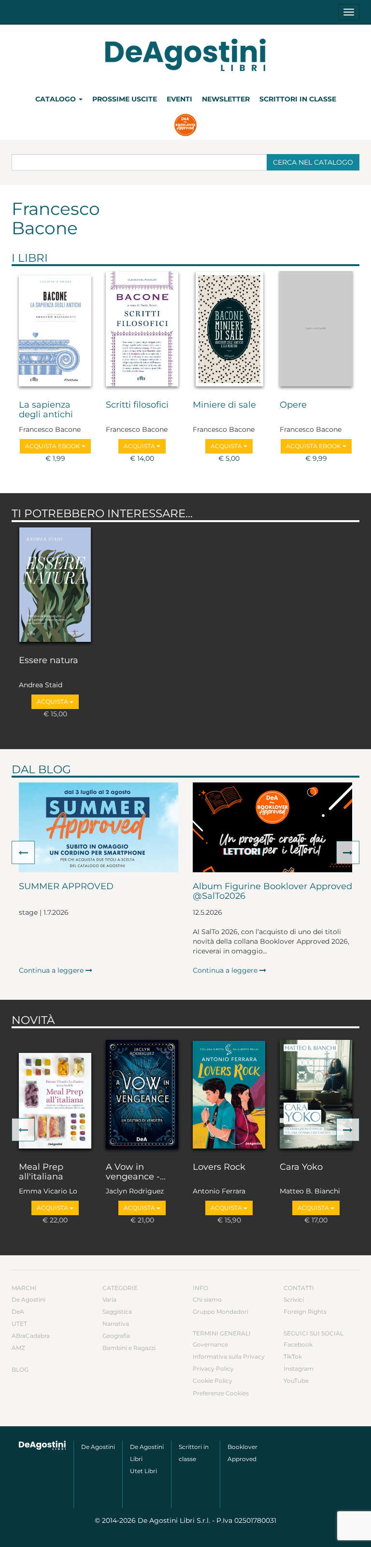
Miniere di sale (224, 405)
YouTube (296, 1380)
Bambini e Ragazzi (129, 1347)
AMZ (18, 1347)
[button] (23, 852)
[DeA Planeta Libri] (42, 1445)
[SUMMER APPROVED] (98, 827)
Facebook (298, 1344)
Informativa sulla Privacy (229, 1356)
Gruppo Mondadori (220, 1311)
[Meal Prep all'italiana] (55, 1093)
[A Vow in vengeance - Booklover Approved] (142, 1093)
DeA (18, 1311)
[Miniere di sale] (229, 331)
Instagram (299, 1368)
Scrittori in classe (297, 99)
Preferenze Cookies (221, 1393)
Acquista (140, 446)
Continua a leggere (52, 970)
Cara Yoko (301, 1167)
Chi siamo (207, 1299)
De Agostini (28, 1299)
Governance (210, 1344)
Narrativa (115, 1323)
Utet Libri (143, 1471)
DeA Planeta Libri (185, 55)
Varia (109, 1299)
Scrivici (294, 1299)
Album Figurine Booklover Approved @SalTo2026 (272, 891)
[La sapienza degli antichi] (55, 331)
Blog (20, 1369)
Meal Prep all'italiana (41, 1172)
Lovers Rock (219, 1167)
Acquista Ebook (53, 446)
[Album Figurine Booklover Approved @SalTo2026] (272, 827)
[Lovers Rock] (229, 1093)
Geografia (116, 1335)
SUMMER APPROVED (66, 887)
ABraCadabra (31, 1335)
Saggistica (117, 1311)
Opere (293, 405)
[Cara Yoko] (316, 1093)
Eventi (179, 99)
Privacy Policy (213, 1368)
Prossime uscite (124, 99)
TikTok (293, 1356)
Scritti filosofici (137, 405)
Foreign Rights (305, 1311)
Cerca (313, 162)
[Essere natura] (55, 587)
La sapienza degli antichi (46, 410)
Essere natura (48, 661)
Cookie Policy (212, 1380)
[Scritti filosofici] (142, 331)
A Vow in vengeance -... (136, 1172)
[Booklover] (185, 126)
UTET (19, 1323)
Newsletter (226, 99)
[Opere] (316, 331)
